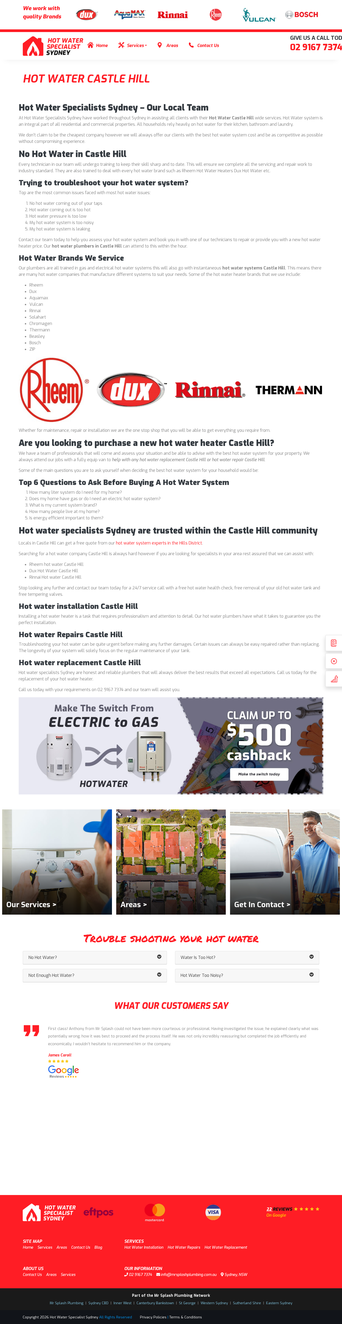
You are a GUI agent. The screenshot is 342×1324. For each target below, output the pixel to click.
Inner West (122, 1303)
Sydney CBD (98, 1303)
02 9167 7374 (140, 1274)
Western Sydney (214, 1303)
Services (135, 45)
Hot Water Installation (143, 1247)
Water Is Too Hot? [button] (198, 957)
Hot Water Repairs (184, 1247)
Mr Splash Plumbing (66, 1303)
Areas (172, 45)
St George (187, 1303)
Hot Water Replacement (225, 1247)
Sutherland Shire (247, 1303)
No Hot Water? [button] (42, 957)
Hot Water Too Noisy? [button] (202, 975)
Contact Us (208, 45)
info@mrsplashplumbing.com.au (188, 1274)
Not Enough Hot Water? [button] (51, 975)
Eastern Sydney (279, 1303)
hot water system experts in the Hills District (159, 543)
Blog (98, 1247)
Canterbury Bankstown (155, 1303)
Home (102, 45)
